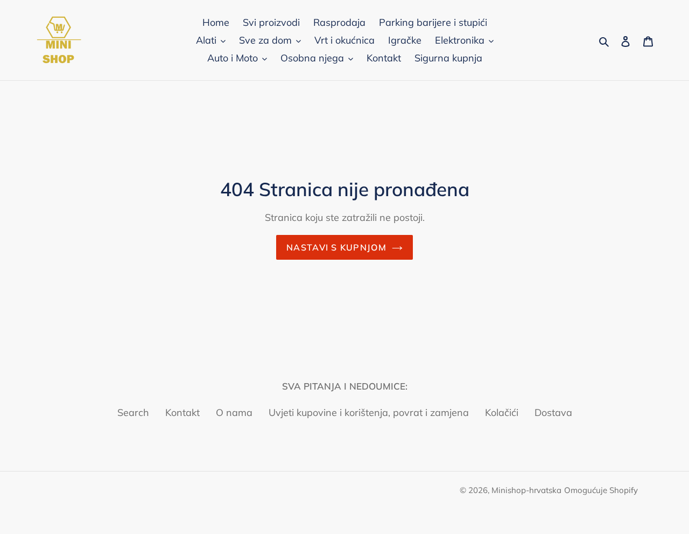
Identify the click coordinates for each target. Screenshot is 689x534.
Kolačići (501, 412)
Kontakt (182, 412)
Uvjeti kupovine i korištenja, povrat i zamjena (369, 412)
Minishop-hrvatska (526, 490)
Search (133, 412)
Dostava (553, 412)
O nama (234, 412)
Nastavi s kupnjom (336, 247)
